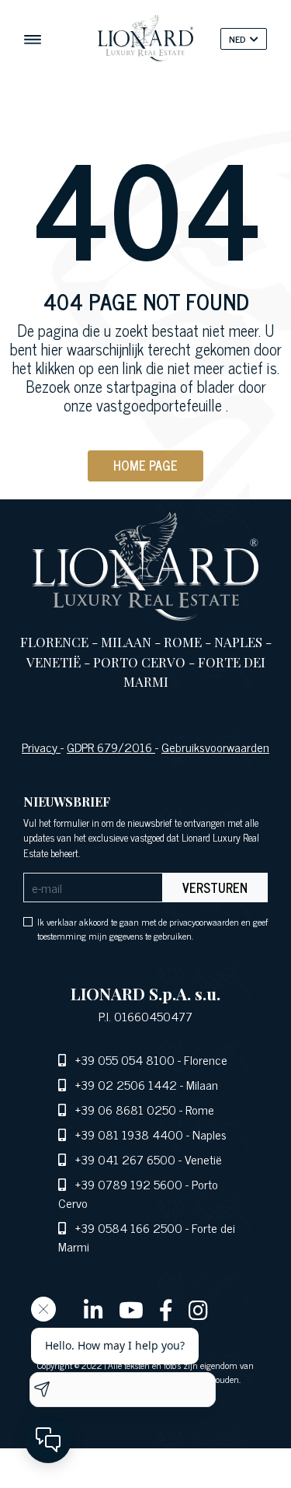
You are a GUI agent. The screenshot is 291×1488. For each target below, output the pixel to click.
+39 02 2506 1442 (126, 1084)
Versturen (215, 887)
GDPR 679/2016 (111, 747)
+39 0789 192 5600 (128, 1184)
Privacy (41, 747)
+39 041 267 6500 (125, 1159)
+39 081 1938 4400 (129, 1134)
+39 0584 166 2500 (128, 1227)
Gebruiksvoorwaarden (215, 747)
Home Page (145, 465)
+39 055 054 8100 (125, 1059)
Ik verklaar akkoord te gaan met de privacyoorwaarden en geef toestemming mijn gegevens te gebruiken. (152, 929)
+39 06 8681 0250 (125, 1109)
